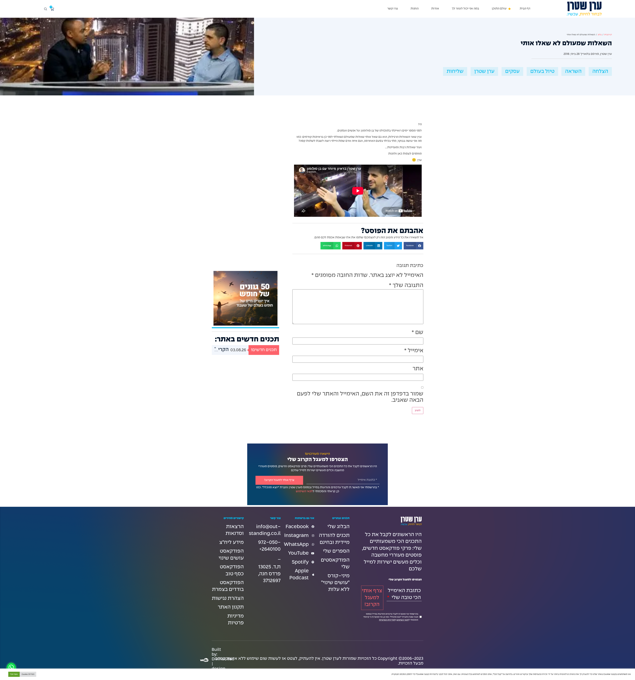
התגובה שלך (406, 285)
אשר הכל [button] (14, 674)
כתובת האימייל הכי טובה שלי (404, 594)
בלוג (600, 35)
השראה (573, 71)
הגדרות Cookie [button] (28, 674)
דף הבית (608, 35)
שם (417, 332)
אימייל (413, 350)
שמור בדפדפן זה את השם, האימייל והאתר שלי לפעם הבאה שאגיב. (360, 397)
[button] (499, 8)
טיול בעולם (542, 71)
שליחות (455, 71)
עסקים (512, 71)
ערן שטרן (484, 71)
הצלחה (600, 71)
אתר (418, 368)
